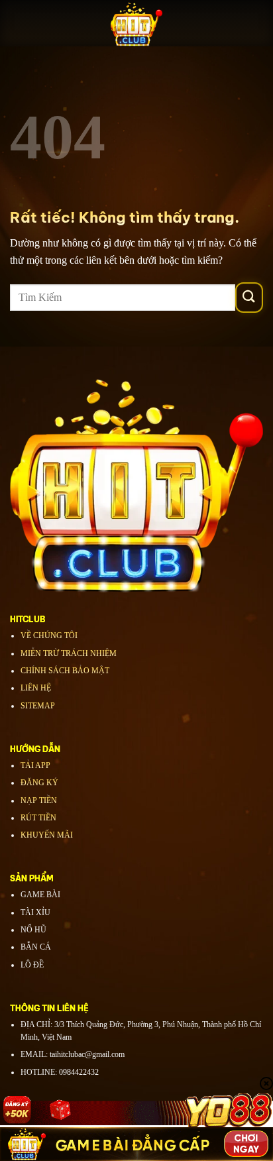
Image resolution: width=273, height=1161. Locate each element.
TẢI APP (35, 765)
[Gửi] (249, 297)
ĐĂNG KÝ (39, 782)
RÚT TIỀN (38, 817)
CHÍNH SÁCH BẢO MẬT (65, 670)
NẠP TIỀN (39, 800)
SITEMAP (38, 705)
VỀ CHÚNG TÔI (49, 635)
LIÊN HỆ (36, 687)
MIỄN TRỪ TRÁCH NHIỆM (69, 653)
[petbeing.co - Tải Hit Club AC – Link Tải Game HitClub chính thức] (136, 23)
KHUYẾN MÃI (47, 835)
